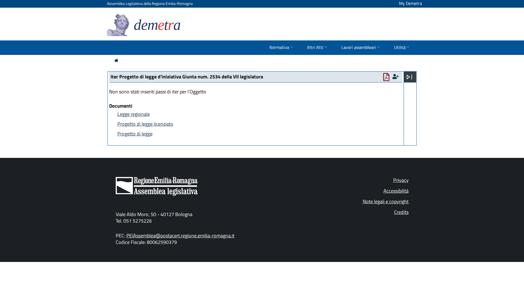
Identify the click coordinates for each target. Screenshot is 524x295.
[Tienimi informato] (396, 76)
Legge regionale (133, 114)
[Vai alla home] (116, 60)
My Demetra (410, 3)
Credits (401, 212)
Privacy (401, 180)
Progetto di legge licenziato (145, 124)
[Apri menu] (409, 77)
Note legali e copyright (386, 201)
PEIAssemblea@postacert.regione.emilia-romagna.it (180, 235)
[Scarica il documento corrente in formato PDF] (387, 78)
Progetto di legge (135, 133)
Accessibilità (396, 190)
